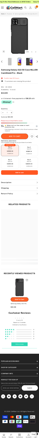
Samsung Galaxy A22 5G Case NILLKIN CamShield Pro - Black (18, 304)
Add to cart (14, 136)
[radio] (10, 150)
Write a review (19, 344)
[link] (32, 136)
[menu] (2, 7)
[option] (19, 35)
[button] (32, 52)
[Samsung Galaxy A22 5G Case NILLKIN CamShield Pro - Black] (19, 287)
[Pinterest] (15, 396)
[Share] (36, 136)
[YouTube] (26, 396)
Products (9, 14)
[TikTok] (20, 396)
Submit (29, 388)
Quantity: (4, 109)
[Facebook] (3, 396)
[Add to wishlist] (26, 280)
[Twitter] (32, 396)
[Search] (25, 7)
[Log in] (30, 7)
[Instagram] (9, 396)
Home (2, 14)
